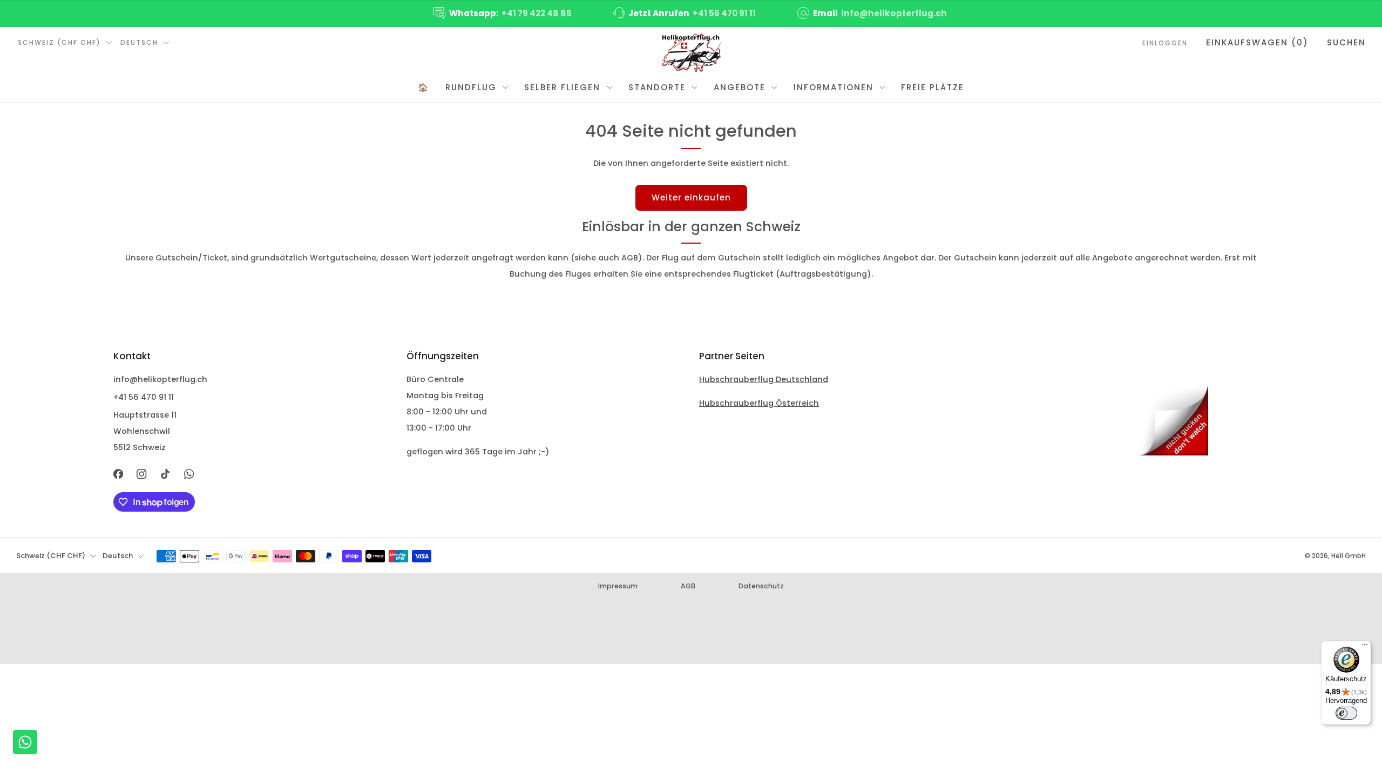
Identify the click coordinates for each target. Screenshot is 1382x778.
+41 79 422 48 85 (537, 13)
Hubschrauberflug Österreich (759, 403)
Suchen (1346, 42)
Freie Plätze (932, 87)
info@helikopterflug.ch (894, 13)
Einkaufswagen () (1257, 42)
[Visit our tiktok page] (165, 474)
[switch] (1346, 713)
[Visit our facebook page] (118, 474)
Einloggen (1165, 43)
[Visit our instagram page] (142, 474)
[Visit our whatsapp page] (189, 474)
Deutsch (139, 42)
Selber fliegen (562, 87)
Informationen (833, 87)
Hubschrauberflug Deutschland (763, 379)
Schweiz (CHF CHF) (59, 42)
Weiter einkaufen (691, 197)
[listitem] (503, 13)
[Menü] (1364, 647)
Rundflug (471, 87)
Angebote (739, 87)
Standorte (657, 87)
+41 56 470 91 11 (724, 13)
